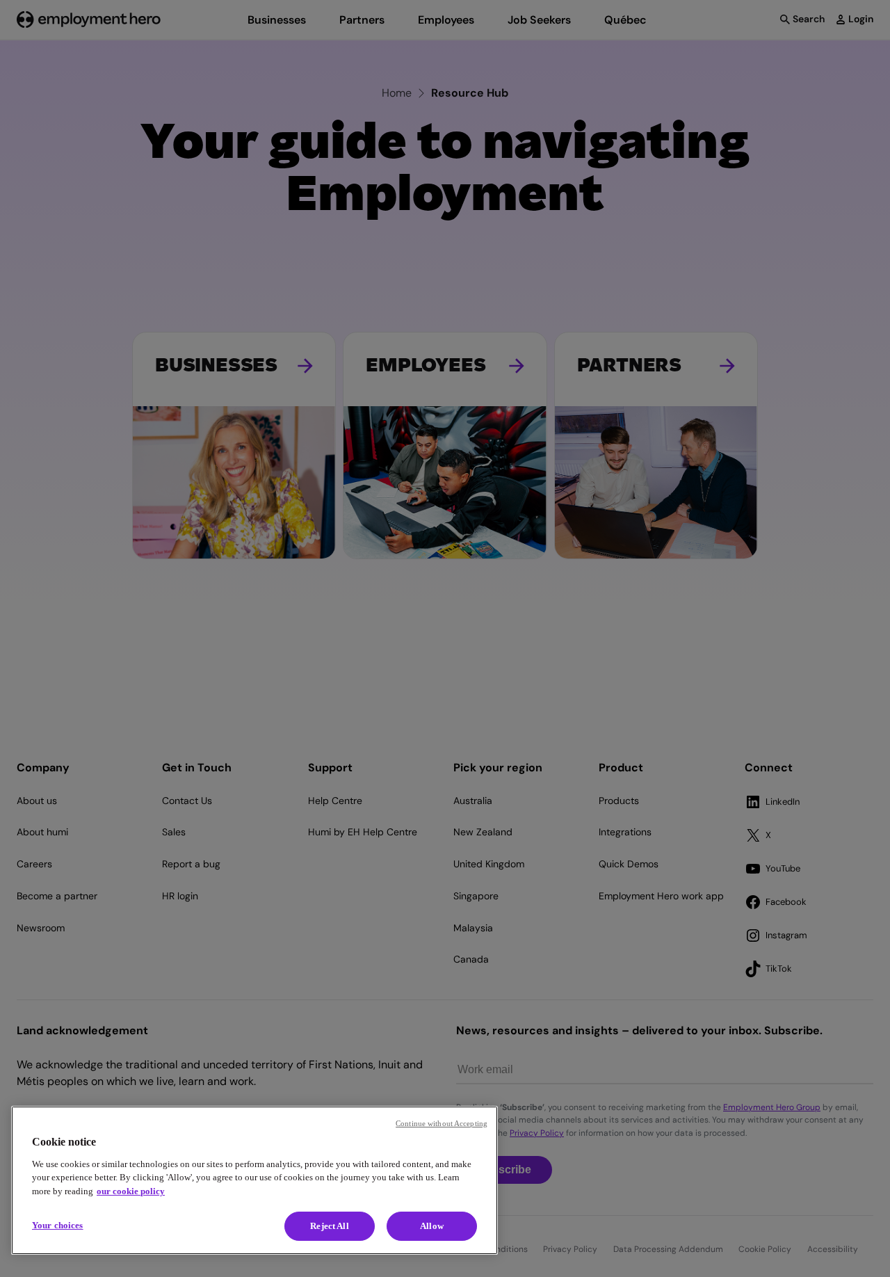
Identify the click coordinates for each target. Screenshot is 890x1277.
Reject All (329, 1226)
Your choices (57, 1225)
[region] (254, 1180)
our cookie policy (131, 1191)
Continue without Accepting (441, 1123)
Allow (432, 1226)
